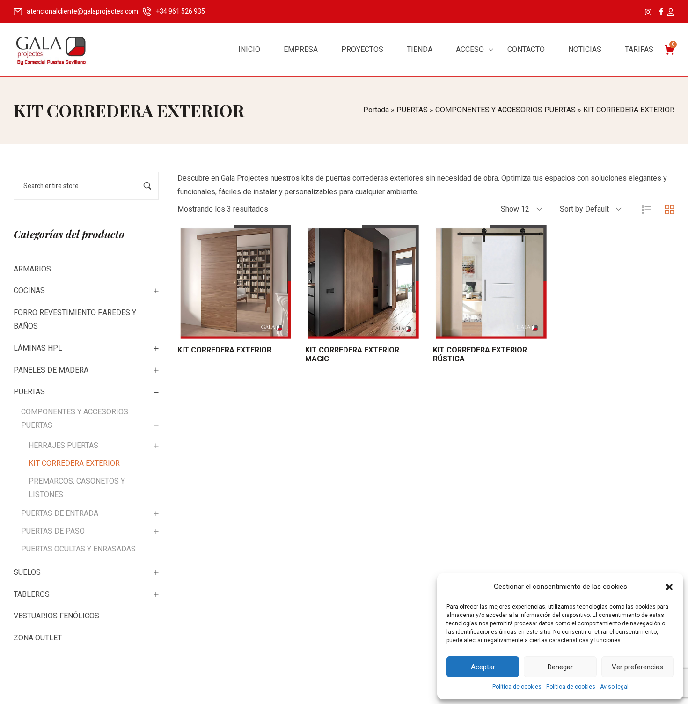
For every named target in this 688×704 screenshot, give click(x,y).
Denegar (560, 667)
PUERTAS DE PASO (53, 531)
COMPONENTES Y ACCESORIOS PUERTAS (505, 109)
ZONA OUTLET (38, 637)
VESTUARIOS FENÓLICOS (56, 615)
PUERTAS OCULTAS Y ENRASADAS (78, 548)
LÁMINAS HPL (38, 348)
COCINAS (29, 290)
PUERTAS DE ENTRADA (59, 513)
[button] (669, 587)
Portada (376, 109)
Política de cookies (517, 686)
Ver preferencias (637, 667)
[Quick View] (246, 329)
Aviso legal (614, 686)
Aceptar (483, 667)
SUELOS (27, 572)
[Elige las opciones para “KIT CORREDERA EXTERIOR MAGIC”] (350, 329)
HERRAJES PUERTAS (63, 445)
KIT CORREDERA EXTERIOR (74, 463)
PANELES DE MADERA (51, 370)
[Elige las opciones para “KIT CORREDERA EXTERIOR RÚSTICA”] (478, 329)
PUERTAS (412, 109)
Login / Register (670, 13)
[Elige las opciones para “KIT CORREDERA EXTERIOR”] (223, 329)
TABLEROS (32, 594)
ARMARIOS (32, 268)
